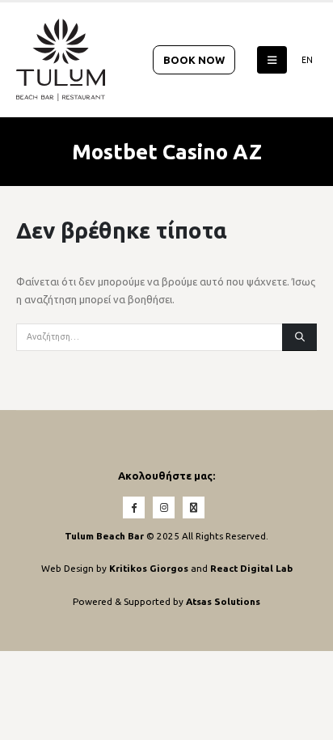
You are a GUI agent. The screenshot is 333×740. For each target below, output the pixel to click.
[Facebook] (134, 507)
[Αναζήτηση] (299, 337)
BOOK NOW (194, 60)
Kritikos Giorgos (150, 568)
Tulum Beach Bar (104, 536)
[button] (272, 60)
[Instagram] (164, 507)
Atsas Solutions (223, 601)
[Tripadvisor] (193, 507)
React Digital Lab (251, 568)
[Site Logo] (60, 60)
